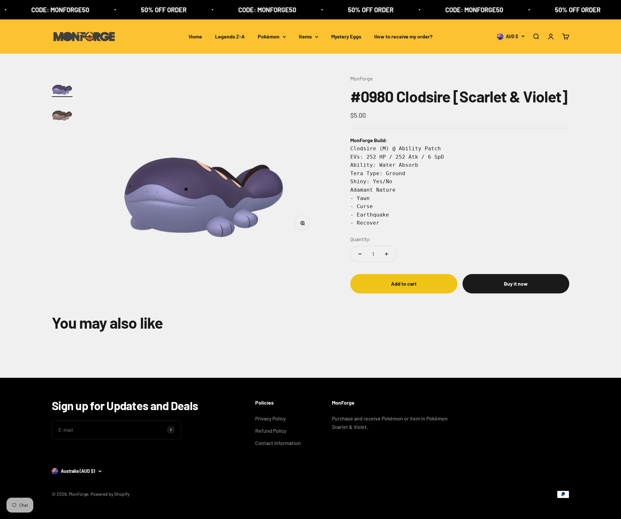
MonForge (361, 78)
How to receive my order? (403, 36)
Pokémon (268, 36)
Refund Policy (270, 431)
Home (195, 36)
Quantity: (360, 239)
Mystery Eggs (346, 36)
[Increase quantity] (386, 254)
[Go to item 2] (62, 111)
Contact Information (278, 443)
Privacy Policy (270, 418)
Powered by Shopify (110, 494)
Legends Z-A (230, 36)
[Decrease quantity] (360, 254)
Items (305, 36)
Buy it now (516, 284)
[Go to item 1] (62, 85)
